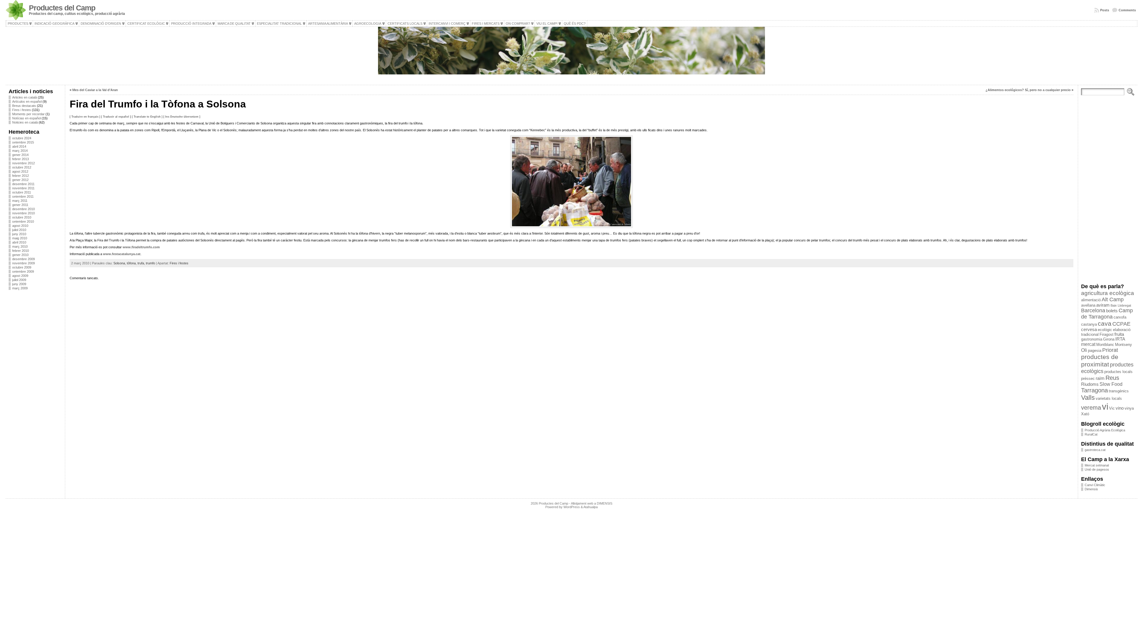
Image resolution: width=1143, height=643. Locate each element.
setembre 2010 (23, 221)
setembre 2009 (23, 271)
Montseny (1123, 344)
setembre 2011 (23, 196)
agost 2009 (20, 275)
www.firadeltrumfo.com (141, 247)
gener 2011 (20, 205)
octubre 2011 (21, 192)
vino (1120, 408)
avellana (1088, 305)
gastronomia (1091, 339)
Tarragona (1094, 390)
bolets (1112, 310)
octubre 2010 (21, 217)
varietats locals (1109, 398)
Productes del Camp (62, 8)
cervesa (1089, 329)
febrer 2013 (20, 159)
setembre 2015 (23, 142)
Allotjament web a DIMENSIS (591, 503)
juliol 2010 (19, 230)
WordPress (571, 507)
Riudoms (1090, 384)
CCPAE (1121, 324)
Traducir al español (116, 116)
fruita (1119, 334)
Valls (1088, 397)
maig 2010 (19, 238)
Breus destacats (24, 105)
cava (1104, 323)
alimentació (1091, 300)
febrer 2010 (20, 250)
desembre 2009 (23, 259)
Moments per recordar (28, 114)
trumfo (150, 263)
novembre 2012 (23, 163)
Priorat (1110, 350)
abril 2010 (19, 242)
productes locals (1118, 371)
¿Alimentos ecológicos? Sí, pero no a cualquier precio (1028, 90)
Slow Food (1111, 384)
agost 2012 (20, 171)
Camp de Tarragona (1107, 314)
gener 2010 (20, 255)
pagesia (1094, 350)
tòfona (131, 263)
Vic (1112, 408)
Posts (1104, 10)
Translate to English (147, 116)
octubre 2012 (21, 167)
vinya (1129, 408)
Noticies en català (25, 122)
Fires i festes (21, 110)
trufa (141, 263)
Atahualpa (590, 507)
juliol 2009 (19, 280)
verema (1091, 407)
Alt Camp (1113, 299)
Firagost (1107, 334)
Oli (1084, 350)
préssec (1088, 378)
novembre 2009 (23, 263)
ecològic (1105, 329)
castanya (1089, 324)
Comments (1127, 10)
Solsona (119, 263)
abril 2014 (19, 146)
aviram (1103, 305)
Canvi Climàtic (1095, 485)
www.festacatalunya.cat (121, 254)
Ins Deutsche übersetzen (182, 116)
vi (1105, 406)
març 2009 (20, 288)
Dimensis (1091, 489)
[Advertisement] (35, 383)
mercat (1088, 344)
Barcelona (1093, 310)
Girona (1108, 339)
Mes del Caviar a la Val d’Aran (95, 90)
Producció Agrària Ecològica (1105, 430)
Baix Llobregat (1121, 305)
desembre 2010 (23, 209)
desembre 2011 (23, 184)
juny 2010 (19, 234)
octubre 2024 (21, 138)
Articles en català (24, 97)
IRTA (1120, 339)
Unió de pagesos (1097, 469)
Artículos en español (27, 101)
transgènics (1119, 391)
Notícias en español (26, 118)
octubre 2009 (21, 267)
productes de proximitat (1099, 360)
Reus (1112, 377)
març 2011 (19, 200)
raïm (1100, 378)
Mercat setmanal (1097, 465)
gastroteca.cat (1095, 450)
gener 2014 (20, 155)
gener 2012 (20, 180)
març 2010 (20, 246)
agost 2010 (20, 225)
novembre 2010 (23, 213)
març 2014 (20, 150)
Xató (1085, 414)
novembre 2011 (23, 188)
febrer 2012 (20, 175)
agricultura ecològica (1107, 293)
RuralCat (1091, 434)
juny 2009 (19, 284)
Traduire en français (85, 116)
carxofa (1120, 317)
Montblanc (1105, 344)
